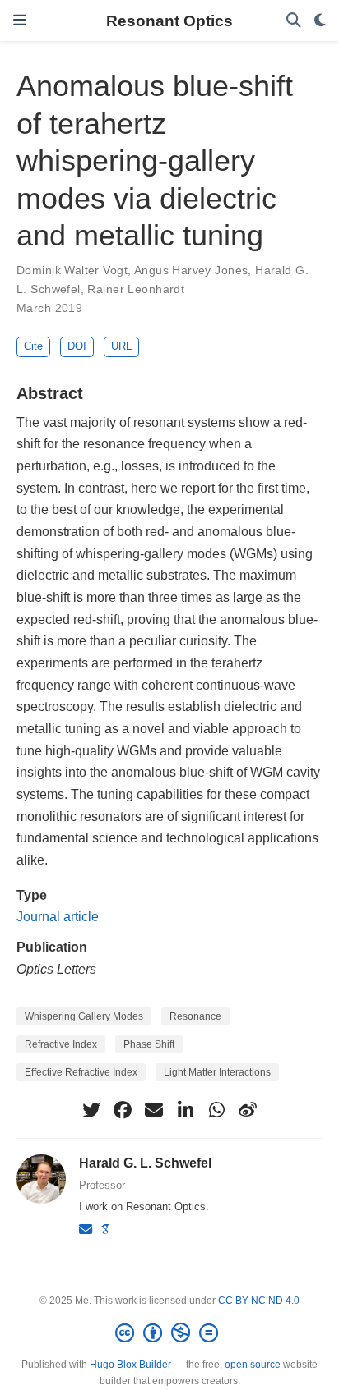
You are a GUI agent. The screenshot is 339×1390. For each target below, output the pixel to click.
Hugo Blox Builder (130, 1364)
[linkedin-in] (185, 1110)
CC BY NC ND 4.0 (259, 1300)
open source (253, 1364)
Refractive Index (61, 1044)
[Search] (293, 20)
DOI (76, 346)
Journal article (57, 916)
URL (121, 346)
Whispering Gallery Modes (84, 1016)
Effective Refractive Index (81, 1072)
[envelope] (154, 1110)
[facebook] (122, 1110)
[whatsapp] (216, 1110)
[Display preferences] (320, 20)
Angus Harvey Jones (191, 270)
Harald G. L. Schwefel (145, 1162)
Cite (33, 346)
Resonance (195, 1016)
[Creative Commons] (170, 1333)
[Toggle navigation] (19, 20)
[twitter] (91, 1110)
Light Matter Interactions (217, 1072)
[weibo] (247, 1110)
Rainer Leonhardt (135, 289)
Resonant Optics (169, 20)
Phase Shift (148, 1044)
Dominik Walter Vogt (72, 270)
